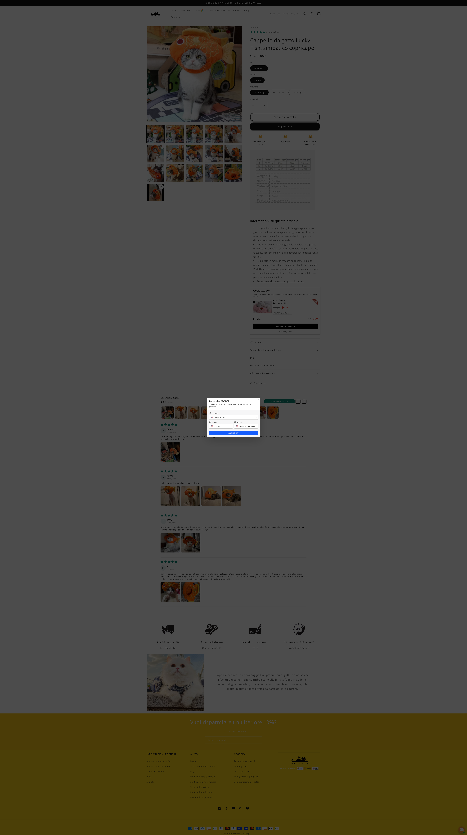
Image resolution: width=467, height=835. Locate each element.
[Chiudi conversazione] (258, 399)
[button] (233, 417)
